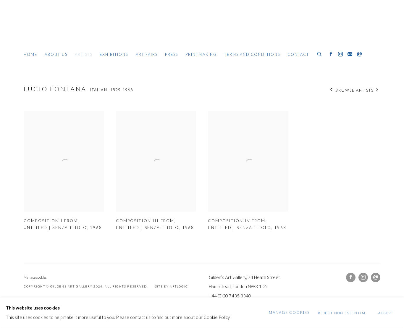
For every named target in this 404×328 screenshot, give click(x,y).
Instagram (340, 54)
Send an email (359, 54)
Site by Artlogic (171, 286)
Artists (83, 54)
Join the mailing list (350, 54)
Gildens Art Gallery (41, 28)
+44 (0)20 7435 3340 (230, 295)
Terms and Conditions (252, 54)
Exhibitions (114, 54)
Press (171, 54)
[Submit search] (319, 53)
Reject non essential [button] (342, 313)
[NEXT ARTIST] (377, 89)
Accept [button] (386, 313)
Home (30, 54)
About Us (56, 54)
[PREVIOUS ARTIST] (331, 89)
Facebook (331, 54)
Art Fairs (147, 54)
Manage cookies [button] (35, 277)
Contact (298, 54)
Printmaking (201, 54)
